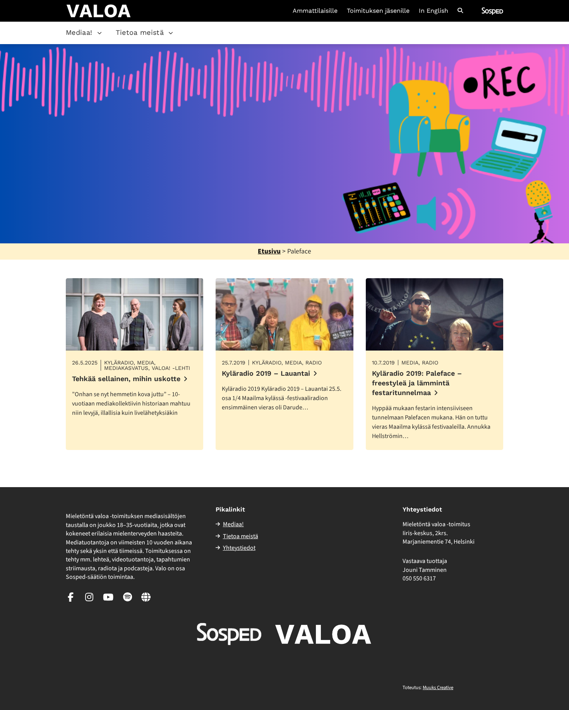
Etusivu (269, 251)
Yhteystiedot (239, 548)
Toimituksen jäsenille (378, 11)
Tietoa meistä (140, 32)
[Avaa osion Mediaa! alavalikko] (99, 33)
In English (433, 11)
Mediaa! (79, 32)
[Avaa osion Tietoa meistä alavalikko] (171, 33)
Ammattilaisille (315, 11)
